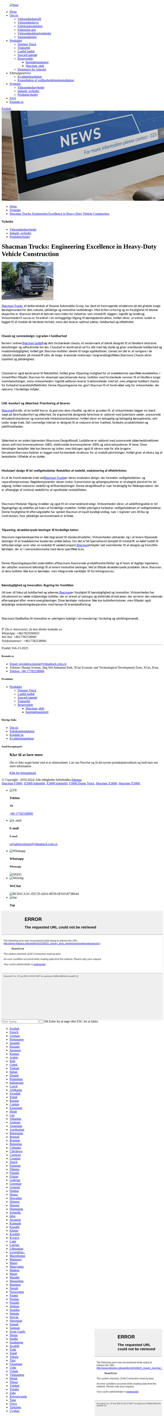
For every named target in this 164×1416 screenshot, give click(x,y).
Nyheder (15, 84)
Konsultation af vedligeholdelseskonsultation (46, 80)
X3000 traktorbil (56, 783)
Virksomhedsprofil (29, 19)
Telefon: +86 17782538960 (27, 671)
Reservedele (25, 58)
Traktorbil (24, 47)
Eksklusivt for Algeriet (32, 69)
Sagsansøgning (27, 37)
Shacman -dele (35, 66)
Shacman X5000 (129, 783)
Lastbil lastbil (26, 51)
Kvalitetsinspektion (30, 76)
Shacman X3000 (106, 783)
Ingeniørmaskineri (37, 62)
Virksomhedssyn (28, 22)
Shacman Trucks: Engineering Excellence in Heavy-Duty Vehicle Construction (59, 213)
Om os (14, 15)
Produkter (16, 40)
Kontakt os (16, 102)
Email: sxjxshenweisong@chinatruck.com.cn (38, 664)
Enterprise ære (27, 29)
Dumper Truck (27, 44)
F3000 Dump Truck (81, 783)
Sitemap (76, 779)
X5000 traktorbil (34, 783)
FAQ (13, 98)
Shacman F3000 (12, 783)
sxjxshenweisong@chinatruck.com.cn (33, 844)
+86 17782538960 (21, 813)
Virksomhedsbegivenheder (34, 33)
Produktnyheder (28, 94)
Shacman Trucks (12, 306)
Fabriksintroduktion (30, 26)
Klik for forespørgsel (23, 773)
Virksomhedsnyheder (31, 87)
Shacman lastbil (32, 343)
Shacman (7, 410)
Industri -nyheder (28, 91)
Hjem (13, 11)
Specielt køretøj (27, 55)
